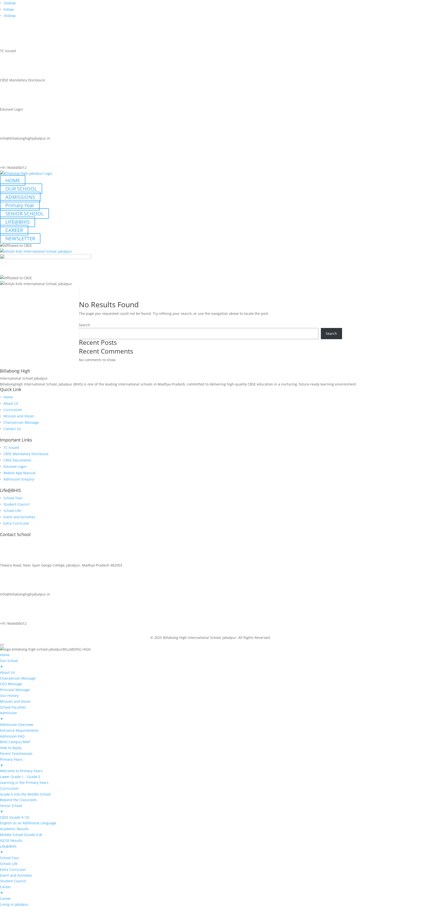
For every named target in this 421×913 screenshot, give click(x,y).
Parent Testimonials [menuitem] (16, 753)
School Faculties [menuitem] (13, 707)
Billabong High (15, 371)
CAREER (14, 230)
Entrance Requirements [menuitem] (19, 730)
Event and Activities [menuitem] (16, 875)
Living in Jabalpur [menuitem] (14, 904)
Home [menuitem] (5, 655)
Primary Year (19, 205)
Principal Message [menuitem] (15, 689)
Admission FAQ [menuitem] (12, 736)
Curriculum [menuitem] (9, 788)
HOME (12, 180)
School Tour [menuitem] (9, 857)
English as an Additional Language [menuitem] (28, 823)
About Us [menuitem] (7, 672)
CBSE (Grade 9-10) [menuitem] (14, 817)
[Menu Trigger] (2, 644)
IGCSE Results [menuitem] (11, 840)
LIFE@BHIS (17, 222)
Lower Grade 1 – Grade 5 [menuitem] (20, 776)
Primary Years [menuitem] (11, 762)
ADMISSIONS (20, 197)
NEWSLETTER (20, 238)
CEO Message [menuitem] (11, 684)
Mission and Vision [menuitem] (15, 701)
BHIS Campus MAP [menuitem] (15, 742)
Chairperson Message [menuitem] (18, 678)
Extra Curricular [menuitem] (13, 869)
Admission (17, 630)
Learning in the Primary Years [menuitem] (24, 782)
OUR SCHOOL (21, 188)
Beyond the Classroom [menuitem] (18, 800)
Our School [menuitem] (9, 663)
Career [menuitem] (5, 889)
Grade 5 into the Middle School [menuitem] (25, 794)
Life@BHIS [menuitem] (8, 849)
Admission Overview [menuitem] (16, 724)
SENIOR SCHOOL (24, 213)
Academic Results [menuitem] (14, 829)
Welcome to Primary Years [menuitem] (21, 771)
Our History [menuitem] (9, 695)
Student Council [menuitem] (13, 881)
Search (84, 325)
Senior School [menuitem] (11, 808)
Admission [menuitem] (8, 716)
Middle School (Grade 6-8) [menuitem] (21, 834)
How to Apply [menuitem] (10, 747)
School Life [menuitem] (9, 863)
